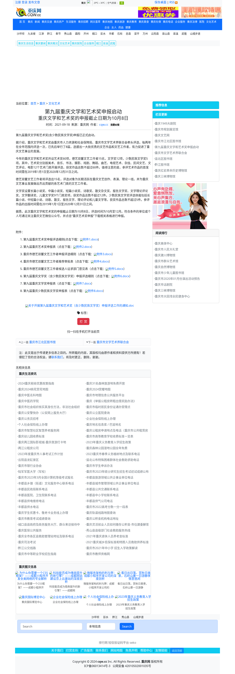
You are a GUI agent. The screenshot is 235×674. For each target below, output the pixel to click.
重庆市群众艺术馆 (166, 261)
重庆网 (145, 661)
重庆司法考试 (27, 542)
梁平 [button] (136, 33)
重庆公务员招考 (28, 419)
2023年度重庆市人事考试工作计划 (40, 454)
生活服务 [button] (71, 21)
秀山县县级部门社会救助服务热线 (108, 530)
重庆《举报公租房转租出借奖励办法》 (111, 401)
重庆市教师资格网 (98, 554)
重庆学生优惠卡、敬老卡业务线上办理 (43, 513)
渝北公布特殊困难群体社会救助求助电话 (112, 460)
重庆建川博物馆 (165, 255)
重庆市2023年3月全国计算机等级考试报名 (45, 477)
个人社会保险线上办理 (33, 425)
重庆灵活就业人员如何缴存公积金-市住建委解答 (117, 524)
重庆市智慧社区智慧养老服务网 (38, 430)
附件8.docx (95, 291)
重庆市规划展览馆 (166, 129)
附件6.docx (121, 276)
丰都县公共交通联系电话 (102, 489)
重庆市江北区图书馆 (42, 342)
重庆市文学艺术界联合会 (113, 342)
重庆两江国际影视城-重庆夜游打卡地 (42, 442)
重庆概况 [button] (53, 43)
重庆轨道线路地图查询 (101, 513)
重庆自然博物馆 (165, 267)
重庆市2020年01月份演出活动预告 (177, 279)
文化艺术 (54, 103)
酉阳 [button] (77, 33)
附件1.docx (90, 239)
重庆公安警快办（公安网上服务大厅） (43, 413)
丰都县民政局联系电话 (33, 489)
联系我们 (57, 357)
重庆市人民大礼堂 (166, 249)
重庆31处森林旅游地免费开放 (105, 383)
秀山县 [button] (68, 33)
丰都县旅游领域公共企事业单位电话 (109, 477)
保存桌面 (160, 2)
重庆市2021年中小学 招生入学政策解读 (112, 548)
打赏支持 (72, 650)
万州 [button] (145, 33)
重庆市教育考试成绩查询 (34, 519)
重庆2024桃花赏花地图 (33, 389)
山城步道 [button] (195, 33)
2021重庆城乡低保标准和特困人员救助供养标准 (117, 542)
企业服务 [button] (180, 21)
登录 (25, 2)
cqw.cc (103, 125)
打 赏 (83, 321)
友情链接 (161, 650)
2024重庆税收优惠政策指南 (36, 383)
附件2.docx (83, 247)
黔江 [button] (49, 33)
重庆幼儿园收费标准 (31, 436)
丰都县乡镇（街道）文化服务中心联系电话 (46, 483)
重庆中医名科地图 (30, 395)
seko (133, 643)
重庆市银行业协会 (30, 466)
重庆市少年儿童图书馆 (169, 273)
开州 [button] (86, 33)
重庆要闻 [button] (40, 43)
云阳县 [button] (155, 33)
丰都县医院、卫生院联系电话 (37, 495)
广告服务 (87, 650)
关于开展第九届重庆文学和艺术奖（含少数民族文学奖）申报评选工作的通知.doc (81, 305)
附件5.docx (116, 269)
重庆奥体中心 (163, 243)
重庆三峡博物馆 (165, 176)
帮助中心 (146, 650)
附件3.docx (104, 254)
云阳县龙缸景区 (28, 460)
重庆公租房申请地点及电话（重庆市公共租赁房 (117, 430)
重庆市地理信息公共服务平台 (105, 395)
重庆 (42, 103)
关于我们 (57, 650)
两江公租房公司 (28, 448)
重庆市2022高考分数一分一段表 (107, 507)
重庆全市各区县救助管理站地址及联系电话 (46, 536)
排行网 (103, 643)
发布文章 (34, 2)
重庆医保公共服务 (30, 530)
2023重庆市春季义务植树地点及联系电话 (113, 454)
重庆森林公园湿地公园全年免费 (106, 448)
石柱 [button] (119, 33)
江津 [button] (41, 33)
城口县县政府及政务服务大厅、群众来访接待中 (49, 524)
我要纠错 (115, 124)
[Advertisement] (117, 73)
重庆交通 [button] (47, 21)
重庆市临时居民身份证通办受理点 (108, 407)
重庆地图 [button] (107, 21)
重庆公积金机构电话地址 (102, 519)
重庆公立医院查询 (98, 413)
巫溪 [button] (175, 33)
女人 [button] (114, 27)
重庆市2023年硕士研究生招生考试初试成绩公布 (117, 472)
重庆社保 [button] (156, 21)
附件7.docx (83, 283)
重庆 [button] (30, 21)
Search (127, 626)
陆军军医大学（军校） (33, 472)
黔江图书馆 (162, 165)
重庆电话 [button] (168, 21)
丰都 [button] (111, 33)
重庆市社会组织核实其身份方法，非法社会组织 (49, 407)
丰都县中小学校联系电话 (102, 495)
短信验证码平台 (118, 643)
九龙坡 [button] (31, 33)
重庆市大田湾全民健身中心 (172, 296)
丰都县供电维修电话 (31, 501)
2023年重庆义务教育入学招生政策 (108, 442)
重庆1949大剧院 (165, 123)
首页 (33, 103)
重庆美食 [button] (144, 21)
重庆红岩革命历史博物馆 (171, 170)
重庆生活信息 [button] (26, 43)
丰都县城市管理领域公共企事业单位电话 (112, 483)
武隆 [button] (184, 33)
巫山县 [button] (166, 33)
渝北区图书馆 (163, 159)
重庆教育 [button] (131, 21)
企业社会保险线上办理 (101, 419)
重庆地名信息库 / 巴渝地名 (103, 425)
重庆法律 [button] (192, 21)
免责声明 (131, 650)
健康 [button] (128, 27)
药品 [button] (121, 27)
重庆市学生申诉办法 (99, 466)
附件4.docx (101, 261)
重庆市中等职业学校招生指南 (37, 554)
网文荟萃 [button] (95, 21)
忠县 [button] (128, 33)
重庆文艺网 (162, 135)
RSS (172, 2)
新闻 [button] (37, 21)
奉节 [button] (58, 33)
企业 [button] (107, 27)
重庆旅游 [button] (119, 21)
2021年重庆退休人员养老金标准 (107, 536)
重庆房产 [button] (59, 21)
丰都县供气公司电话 (99, 501)
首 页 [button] (22, 21)
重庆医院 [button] (77, 43)
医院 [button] (201, 21)
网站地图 (116, 650)
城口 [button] (94, 33)
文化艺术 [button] (211, 21)
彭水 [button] (103, 33)
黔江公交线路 (27, 548)
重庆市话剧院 (163, 285)
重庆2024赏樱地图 (98, 389)
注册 (18, 2)
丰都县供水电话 (28, 507)
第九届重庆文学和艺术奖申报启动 (177, 147)
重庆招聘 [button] (83, 21)
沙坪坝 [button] (20, 33)
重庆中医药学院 (28, 401)
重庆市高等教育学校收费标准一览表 (109, 436)
